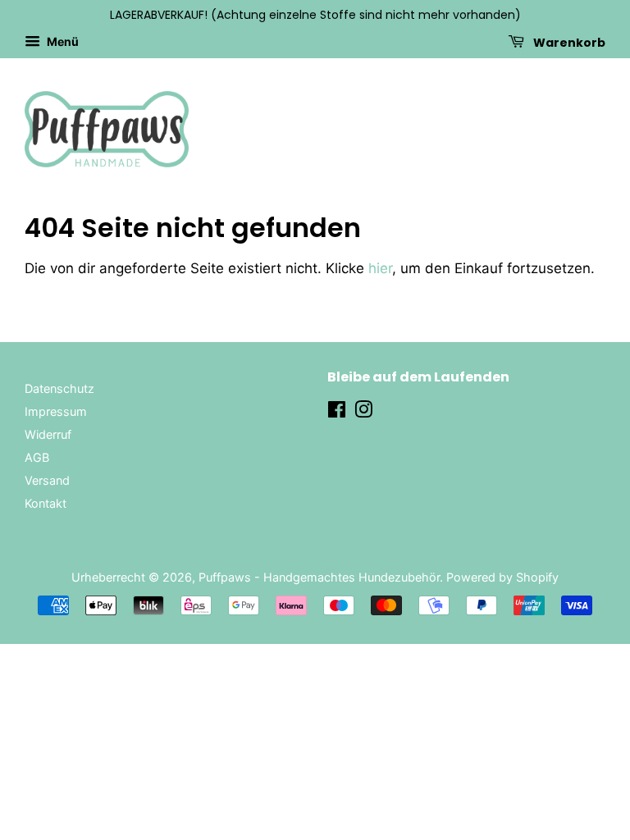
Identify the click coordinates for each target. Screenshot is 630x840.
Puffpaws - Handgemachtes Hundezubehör (319, 577)
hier (380, 268)
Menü (61, 41)
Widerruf (48, 434)
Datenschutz (59, 388)
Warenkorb (568, 42)
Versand (47, 480)
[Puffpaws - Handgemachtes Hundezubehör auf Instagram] (363, 412)
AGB (37, 457)
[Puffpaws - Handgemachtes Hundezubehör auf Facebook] (336, 412)
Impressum (56, 411)
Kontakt (45, 503)
